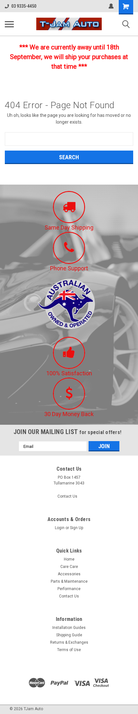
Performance (69, 589)
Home (69, 559)
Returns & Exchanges (69, 642)
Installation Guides (69, 627)
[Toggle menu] (9, 24)
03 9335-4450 (23, 6)
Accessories (69, 574)
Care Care (69, 566)
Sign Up (76, 528)
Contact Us (67, 496)
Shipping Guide (69, 635)
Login (60, 528)
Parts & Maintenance (69, 581)
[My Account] (111, 6)
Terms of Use (69, 650)
